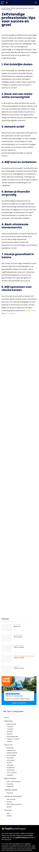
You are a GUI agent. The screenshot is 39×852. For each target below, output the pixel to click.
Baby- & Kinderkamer (13, 781)
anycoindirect (10, 313)
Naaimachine (19, 646)
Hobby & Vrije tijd (19, 647)
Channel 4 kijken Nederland (24, 656)
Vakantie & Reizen (10, 790)
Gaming (9, 734)
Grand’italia (18, 635)
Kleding (9, 802)
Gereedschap (11, 750)
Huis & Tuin (8, 745)
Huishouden (10, 760)
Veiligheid (10, 775)
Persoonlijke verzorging (14, 804)
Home (3, 8)
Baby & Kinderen (10, 778)
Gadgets (9, 731)
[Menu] (2, 2)
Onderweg (10, 765)
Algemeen (10, 793)
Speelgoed (10, 786)
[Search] (35, 2)
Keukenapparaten (12, 736)
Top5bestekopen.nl (22, 838)
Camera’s (10, 726)
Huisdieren (10, 758)
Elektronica (17, 626)
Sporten (9, 807)
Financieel (8, 810)
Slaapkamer (11, 767)
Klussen (9, 763)
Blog (8, 8)
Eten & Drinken (18, 637)
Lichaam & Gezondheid (12, 796)
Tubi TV (16, 666)
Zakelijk (9, 816)
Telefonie (9, 741)
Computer (10, 729)
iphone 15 (17, 625)
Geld (8, 813)
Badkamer (10, 748)
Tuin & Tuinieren (12, 772)
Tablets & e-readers (13, 739)
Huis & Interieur (11, 755)
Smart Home (11, 770)
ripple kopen (30, 310)
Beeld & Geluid (11, 724)
